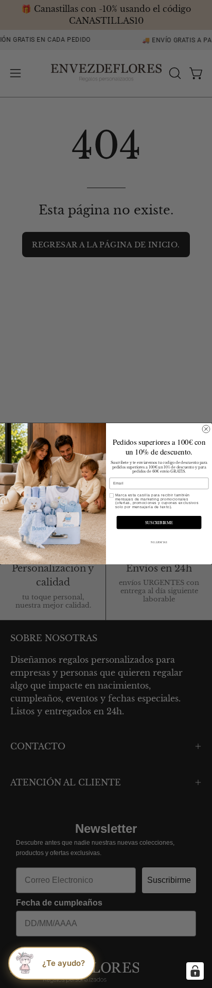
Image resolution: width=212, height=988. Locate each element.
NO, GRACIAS (159, 543)
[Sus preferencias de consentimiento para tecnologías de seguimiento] (195, 971)
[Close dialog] (206, 429)
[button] (51, 963)
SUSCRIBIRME (159, 522)
